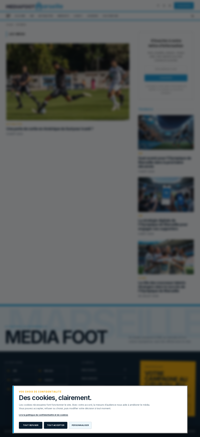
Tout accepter (55, 425)
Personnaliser (80, 425)
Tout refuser (30, 425)
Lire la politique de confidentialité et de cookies (43, 415)
